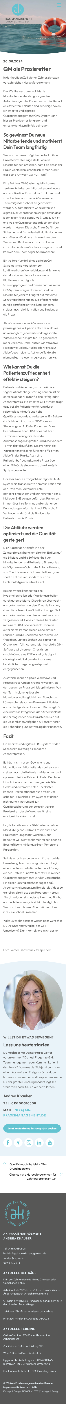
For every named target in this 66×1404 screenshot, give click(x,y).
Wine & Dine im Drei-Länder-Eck (22, 1353)
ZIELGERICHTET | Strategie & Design (40, 1391)
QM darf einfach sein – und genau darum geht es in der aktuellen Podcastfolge (32, 1302)
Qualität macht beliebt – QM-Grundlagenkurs (28, 1166)
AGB (34, 1387)
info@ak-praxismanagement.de (27, 1253)
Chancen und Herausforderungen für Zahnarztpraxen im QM (32, 1176)
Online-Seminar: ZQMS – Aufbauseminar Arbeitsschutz (27, 1337)
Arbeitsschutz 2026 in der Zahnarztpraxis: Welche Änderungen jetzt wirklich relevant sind (31, 1291)
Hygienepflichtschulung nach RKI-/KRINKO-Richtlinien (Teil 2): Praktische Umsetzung (28, 1362)
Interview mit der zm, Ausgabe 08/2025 (26, 1318)
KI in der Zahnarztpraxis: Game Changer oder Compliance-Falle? (29, 1281)
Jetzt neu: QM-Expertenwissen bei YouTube (28, 1311)
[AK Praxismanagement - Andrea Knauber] (18, 22)
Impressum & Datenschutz (17, 1387)
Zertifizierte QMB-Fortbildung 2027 (24, 1346)
